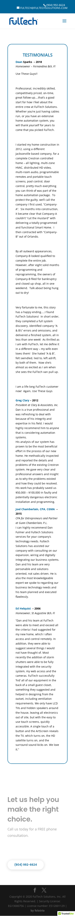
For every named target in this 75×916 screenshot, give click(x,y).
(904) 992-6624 (55, 5)
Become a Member (27, 849)
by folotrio (38, 910)
